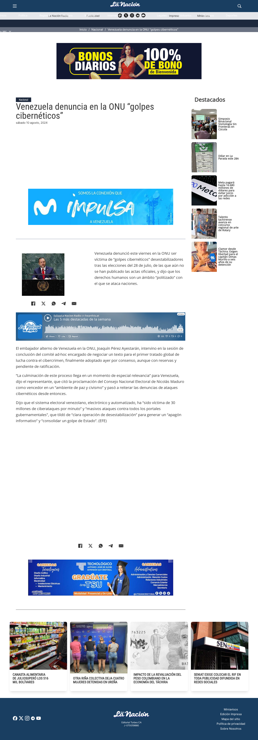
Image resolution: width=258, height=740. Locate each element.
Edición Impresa (231, 714)
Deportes (231, 15)
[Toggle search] (239, 6)
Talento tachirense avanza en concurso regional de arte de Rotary (228, 223)
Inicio (3, 15)
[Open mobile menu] (15, 6)
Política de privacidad (231, 723)
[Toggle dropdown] (10, 31)
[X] (43, 303)
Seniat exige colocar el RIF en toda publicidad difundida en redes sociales (217, 678)
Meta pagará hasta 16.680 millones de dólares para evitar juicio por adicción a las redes (227, 190)
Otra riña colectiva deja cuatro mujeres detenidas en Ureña (98, 680)
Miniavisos (231, 709)
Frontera (67, 15)
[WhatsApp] (53, 303)
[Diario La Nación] (125, 5)
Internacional (115, 15)
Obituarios (185, 15)
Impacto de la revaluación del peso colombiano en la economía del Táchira (158, 678)
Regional (44, 15)
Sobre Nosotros (230, 728)
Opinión (140, 15)
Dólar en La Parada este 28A (228, 157)
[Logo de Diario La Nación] (131, 715)
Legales (162, 15)
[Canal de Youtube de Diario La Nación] (38, 719)
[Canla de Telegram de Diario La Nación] (33, 719)
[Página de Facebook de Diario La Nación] (15, 719)
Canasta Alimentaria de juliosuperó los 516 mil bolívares (30, 678)
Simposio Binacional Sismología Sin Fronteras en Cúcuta (227, 124)
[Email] (74, 303)
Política (23, 15)
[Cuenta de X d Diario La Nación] (21, 719)
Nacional (90, 15)
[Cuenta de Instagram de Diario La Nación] (27, 719)
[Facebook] (33, 303)
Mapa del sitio (231, 719)
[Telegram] (64, 303)
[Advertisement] (103, 151)
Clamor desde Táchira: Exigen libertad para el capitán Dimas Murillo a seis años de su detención (228, 256)
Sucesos (208, 15)
